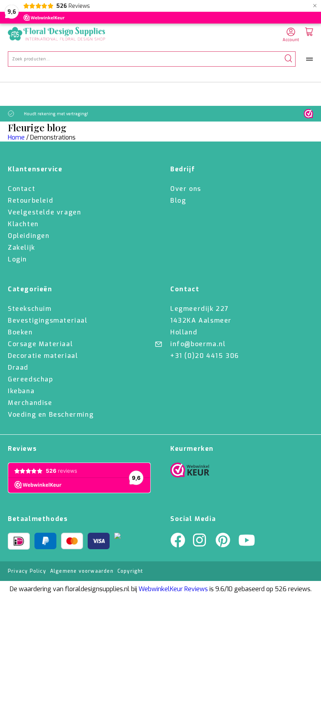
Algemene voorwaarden (82, 571)
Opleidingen (29, 236)
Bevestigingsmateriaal (48, 320)
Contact (21, 189)
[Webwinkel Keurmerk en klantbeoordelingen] (308, 113)
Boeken (20, 332)
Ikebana (21, 391)
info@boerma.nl (197, 344)
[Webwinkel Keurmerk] (189, 472)
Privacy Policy (27, 571)
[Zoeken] (288, 59)
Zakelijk (21, 247)
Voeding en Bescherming (51, 414)
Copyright (130, 571)
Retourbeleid (30, 200)
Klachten (23, 224)
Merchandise (30, 403)
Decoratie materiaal (43, 356)
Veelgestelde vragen (44, 212)
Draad (18, 367)
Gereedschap (30, 379)
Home (16, 137)
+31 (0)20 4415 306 (204, 356)
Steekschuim (30, 309)
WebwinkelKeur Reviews (173, 589)
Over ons (185, 189)
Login (17, 259)
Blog (178, 200)
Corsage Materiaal (40, 344)
